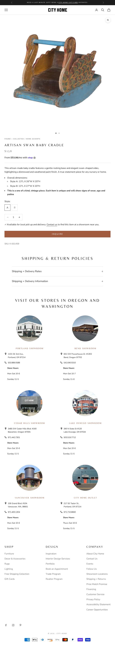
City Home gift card (68, 2)
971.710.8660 (70, 512)
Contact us (52, 224)
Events (89, 563)
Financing (91, 589)
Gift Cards (9, 579)
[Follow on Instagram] (13, 625)
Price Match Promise (96, 584)
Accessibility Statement (98, 604)
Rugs (7, 563)
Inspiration (51, 553)
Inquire (57, 234)
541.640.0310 (70, 362)
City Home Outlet (85, 498)
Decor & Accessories (14, 558)
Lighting (8, 568)
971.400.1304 (14, 512)
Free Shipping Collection (16, 574)
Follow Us (91, 568)
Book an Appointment (57, 568)
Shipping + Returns (96, 579)
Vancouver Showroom (29, 498)
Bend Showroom (85, 348)
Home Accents (33, 139)
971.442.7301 (14, 437)
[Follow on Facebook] (5, 625)
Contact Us (91, 558)
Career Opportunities (97, 609)
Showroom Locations (97, 574)
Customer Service (95, 594)
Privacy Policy (93, 599)
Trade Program (53, 574)
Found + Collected (14, 139)
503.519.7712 (70, 437)
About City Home (95, 553)
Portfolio (50, 563)
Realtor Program (54, 579)
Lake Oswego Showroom (85, 423)
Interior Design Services (58, 558)
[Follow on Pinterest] (20, 625)
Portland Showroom (29, 348)
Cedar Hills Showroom (29, 423)
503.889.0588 (14, 362)
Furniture (9, 553)
